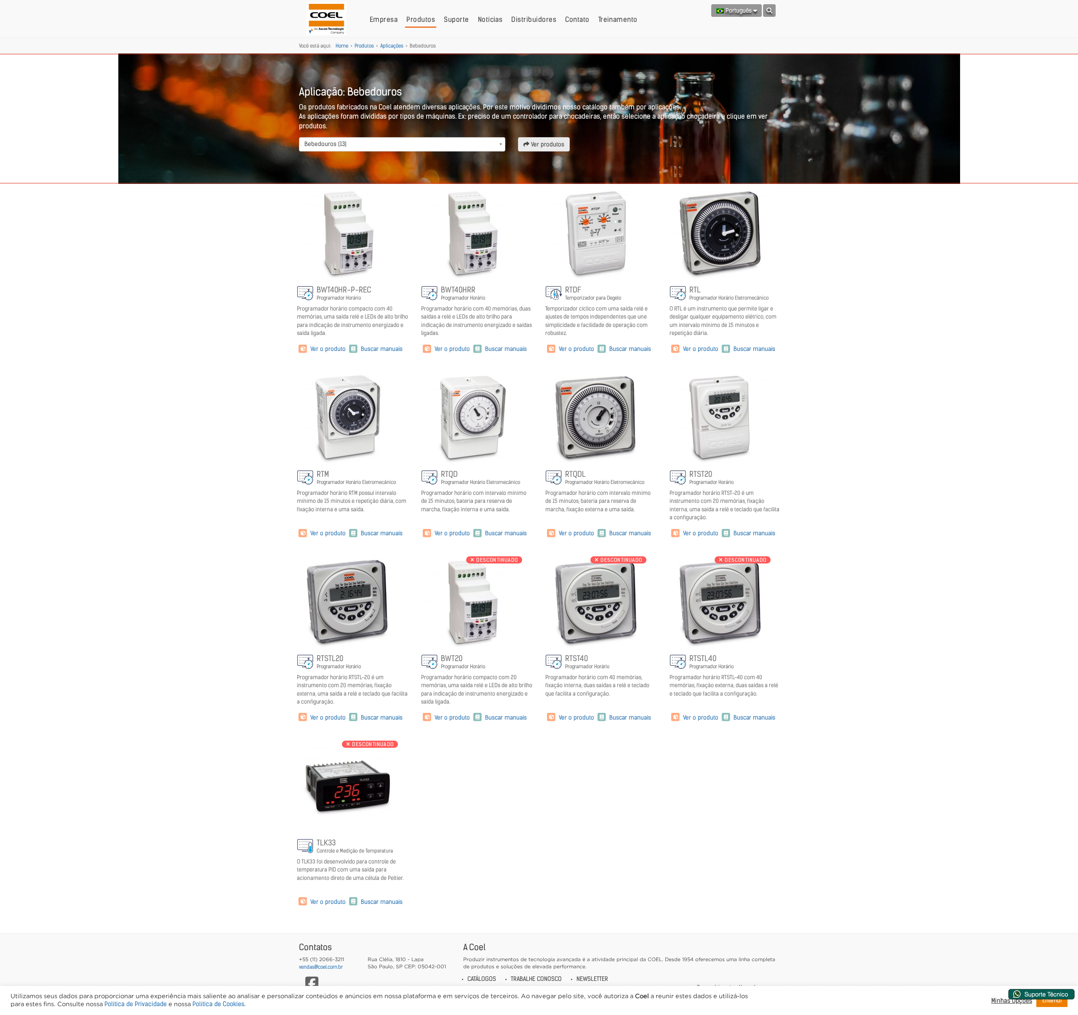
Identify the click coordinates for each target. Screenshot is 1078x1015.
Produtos (420, 19)
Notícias (490, 19)
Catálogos (481, 979)
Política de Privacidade (135, 1004)
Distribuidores (533, 19)
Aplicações (391, 46)
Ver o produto (328, 349)
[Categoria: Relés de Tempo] (554, 294)
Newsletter (592, 979)
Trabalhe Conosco (536, 979)
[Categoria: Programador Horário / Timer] (306, 294)
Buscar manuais (381, 349)
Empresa (384, 19)
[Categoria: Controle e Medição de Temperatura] (306, 847)
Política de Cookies (218, 1004)
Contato (577, 19)
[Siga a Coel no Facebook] (311, 983)
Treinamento (618, 19)
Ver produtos (546, 144)
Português (738, 10)
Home (342, 46)
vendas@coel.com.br (321, 967)
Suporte (456, 19)
